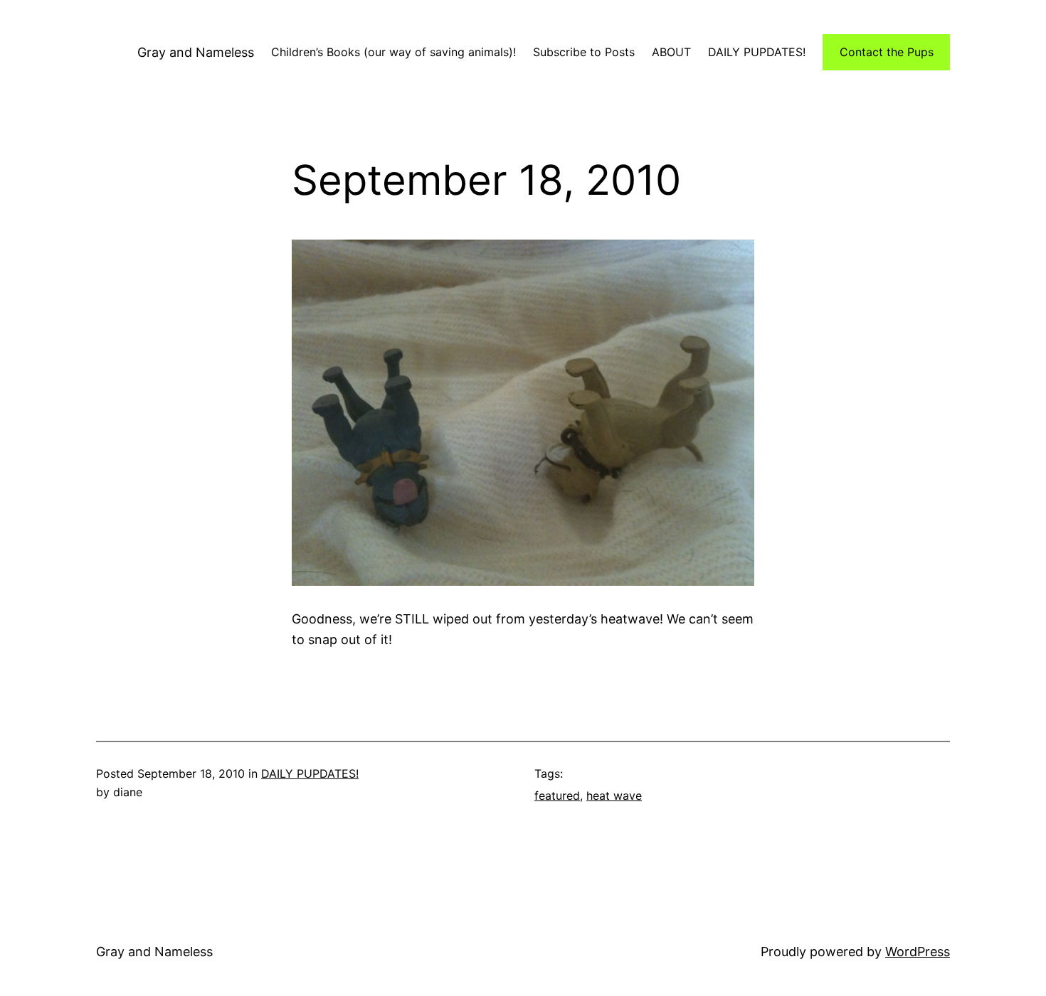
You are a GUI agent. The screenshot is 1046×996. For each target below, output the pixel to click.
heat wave (614, 795)
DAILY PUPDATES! (310, 773)
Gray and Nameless (195, 52)
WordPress (917, 951)
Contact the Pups (887, 52)
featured (557, 795)
